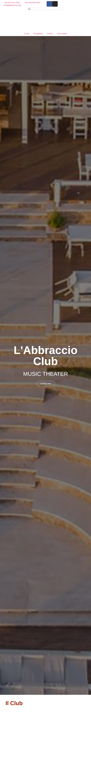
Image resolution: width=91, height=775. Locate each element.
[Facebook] (49, 4)
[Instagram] (55, 4)
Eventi (50, 33)
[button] (2, 365)
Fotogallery (38, 33)
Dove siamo (62, 33)
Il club (26, 33)
